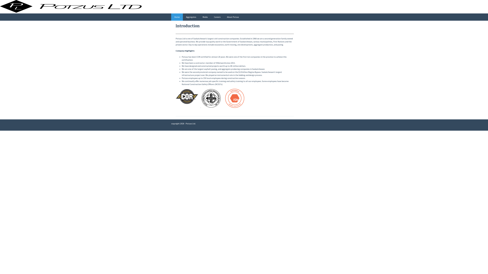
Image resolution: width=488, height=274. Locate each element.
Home (177, 17)
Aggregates (191, 17)
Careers (217, 17)
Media (205, 17)
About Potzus (233, 17)
